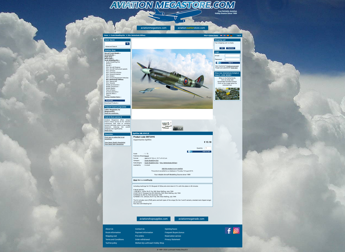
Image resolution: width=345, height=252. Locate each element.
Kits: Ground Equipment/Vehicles (117, 78)
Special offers (110, 93)
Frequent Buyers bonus (174, 232)
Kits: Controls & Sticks (113, 72)
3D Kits (108, 64)
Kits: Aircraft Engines (113, 67)
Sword (147, 156)
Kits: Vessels (110, 83)
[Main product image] (172, 119)
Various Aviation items (112, 97)
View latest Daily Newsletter (114, 144)
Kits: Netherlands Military (114, 79)
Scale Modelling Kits (112, 60)
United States (213, 35)
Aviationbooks (109, 55)
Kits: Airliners (110, 71)
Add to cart (206, 151)
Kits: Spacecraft (111, 81)
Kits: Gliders (110, 76)
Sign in (230, 62)
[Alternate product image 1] (166, 131)
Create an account (232, 66)
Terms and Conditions (115, 239)
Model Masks (110, 88)
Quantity (199, 148)
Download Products (111, 103)
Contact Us (139, 229)
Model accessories (112, 85)
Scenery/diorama (112, 92)
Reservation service (173, 236)
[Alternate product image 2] (178, 131)
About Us (109, 229)
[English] (225, 35)
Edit (222, 48)
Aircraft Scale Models (112, 53)
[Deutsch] (231, 35)
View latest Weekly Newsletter (115, 142)
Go (127, 43)
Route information (113, 232)
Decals (108, 65)
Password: (218, 59)
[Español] (228, 35)
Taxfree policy (111, 243)
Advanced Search (111, 46)
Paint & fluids (110, 90)
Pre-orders (139, 236)
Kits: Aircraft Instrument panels (116, 69)
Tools (108, 95)
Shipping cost (111, 236)
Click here (234, 68)
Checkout (230, 48)
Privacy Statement (172, 239)
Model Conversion (112, 86)
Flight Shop (108, 57)
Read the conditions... (112, 113)
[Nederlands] (221, 35)
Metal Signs (109, 58)
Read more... (109, 130)
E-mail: (217, 56)
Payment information (144, 232)
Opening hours (171, 229)
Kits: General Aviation (113, 74)
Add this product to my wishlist (172, 169)
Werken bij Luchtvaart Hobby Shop (149, 243)
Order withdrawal (142, 239)
